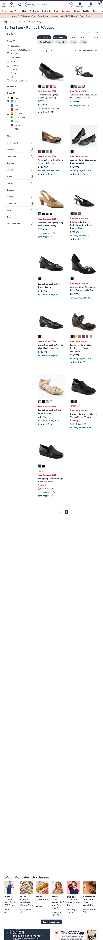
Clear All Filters (92, 32)
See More (10, 86)
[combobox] (46, 4)
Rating (10, 196)
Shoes (12, 22)
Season (10, 169)
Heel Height (12, 143)
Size (9, 136)
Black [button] (74, 42)
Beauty (96, 11)
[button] (4, 5)
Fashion (86, 11)
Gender (10, 163)
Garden (76, 11)
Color (11, 93)
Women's (21, 22)
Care (9, 217)
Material (11, 149)
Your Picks (14, 11)
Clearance (65, 11)
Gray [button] (84, 42)
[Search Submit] (70, 4)
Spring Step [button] (62, 42)
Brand (11, 41)
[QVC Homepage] (6, 21)
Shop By (10, 183)
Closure (10, 190)
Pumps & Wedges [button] (46, 42)
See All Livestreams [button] (51, 922)
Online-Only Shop (50, 11)
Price (9, 176)
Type (9, 210)
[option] (51, 16)
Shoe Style (11, 156)
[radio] (39, 86)
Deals (4, 11)
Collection (11, 203)
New (24, 11)
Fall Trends (34, 11)
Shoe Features (13, 223)
